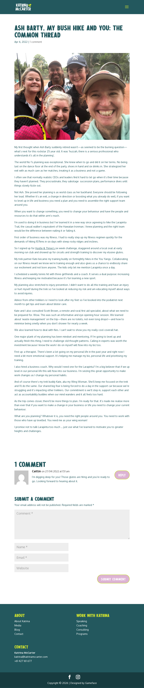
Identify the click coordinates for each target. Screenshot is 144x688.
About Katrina (22, 621)
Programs (82, 633)
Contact (18, 633)
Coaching (81, 625)
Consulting (82, 629)
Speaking (81, 621)
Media (17, 625)
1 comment (36, 41)
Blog (17, 629)
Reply (122, 475)
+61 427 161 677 (23, 660)
